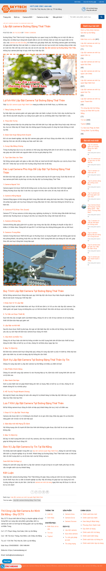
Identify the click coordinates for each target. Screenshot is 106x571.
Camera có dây (42, 17)
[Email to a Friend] (40, 492)
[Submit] (101, 17)
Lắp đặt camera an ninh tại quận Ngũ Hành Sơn (18, 23)
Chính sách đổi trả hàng (91, 532)
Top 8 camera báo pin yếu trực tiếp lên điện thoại (94, 246)
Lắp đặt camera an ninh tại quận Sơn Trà (90, 91)
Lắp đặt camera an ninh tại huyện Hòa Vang (90, 44)
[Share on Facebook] (32, 492)
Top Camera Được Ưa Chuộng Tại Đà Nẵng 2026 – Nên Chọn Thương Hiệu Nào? (94, 208)
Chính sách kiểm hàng (90, 536)
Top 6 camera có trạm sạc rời (93, 171)
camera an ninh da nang (43, 482)
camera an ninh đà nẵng (18, 43)
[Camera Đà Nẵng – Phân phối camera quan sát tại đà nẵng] (14, 9)
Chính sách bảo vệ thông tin (93, 539)
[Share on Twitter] (36, 492)
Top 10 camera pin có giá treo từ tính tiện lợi (94, 160)
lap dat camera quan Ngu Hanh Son (45, 451)
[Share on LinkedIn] (47, 492)
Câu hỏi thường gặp (89, 2)
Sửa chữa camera (71, 534)
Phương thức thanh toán (91, 525)
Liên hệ (101, 2)
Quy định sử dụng (89, 529)
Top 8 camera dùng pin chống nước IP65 (94, 183)
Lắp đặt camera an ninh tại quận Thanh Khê (90, 100)
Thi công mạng (70, 544)
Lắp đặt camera (71, 530)
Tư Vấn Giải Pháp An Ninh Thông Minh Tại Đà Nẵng (90, 129)
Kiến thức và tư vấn (88, 39)
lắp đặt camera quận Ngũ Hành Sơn (19, 105)
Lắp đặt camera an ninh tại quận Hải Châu (90, 63)
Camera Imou (70, 514)
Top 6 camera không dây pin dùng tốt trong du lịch (94, 234)
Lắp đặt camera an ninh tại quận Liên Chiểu (90, 72)
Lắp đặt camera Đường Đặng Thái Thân (26, 500)
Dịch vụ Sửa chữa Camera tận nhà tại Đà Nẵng (90, 31)
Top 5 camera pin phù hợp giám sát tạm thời (94, 195)
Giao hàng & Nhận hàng (91, 521)
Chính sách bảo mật (90, 514)
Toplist (83, 124)
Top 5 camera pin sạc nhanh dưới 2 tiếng (94, 258)
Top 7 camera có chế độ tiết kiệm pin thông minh (93, 222)
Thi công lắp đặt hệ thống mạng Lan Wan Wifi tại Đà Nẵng (90, 110)
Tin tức (83, 120)
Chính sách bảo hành (90, 518)
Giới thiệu (77, 2)
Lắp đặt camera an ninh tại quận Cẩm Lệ (90, 54)
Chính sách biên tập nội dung (93, 543)
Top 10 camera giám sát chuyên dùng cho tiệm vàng (93, 147)
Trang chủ (7, 17)
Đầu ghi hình (57, 17)
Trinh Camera (30, 33)
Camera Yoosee (70, 521)
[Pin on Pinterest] (43, 492)
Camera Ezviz (70, 518)
